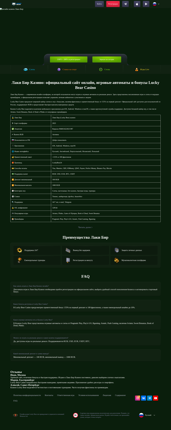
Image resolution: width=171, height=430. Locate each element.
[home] (16, 4)
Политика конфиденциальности (27, 395)
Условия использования (88, 395)
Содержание (120, 395)
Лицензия (107, 395)
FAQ (15, 401)
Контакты (49, 395)
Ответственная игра (65, 395)
